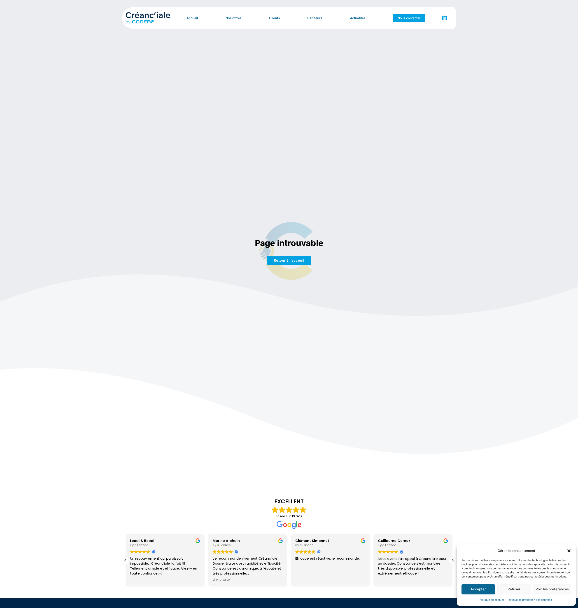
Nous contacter (409, 18)
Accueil (192, 18)
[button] (569, 551)
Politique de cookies (491, 599)
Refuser (514, 589)
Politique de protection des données (529, 599)
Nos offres (234, 18)
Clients (274, 18)
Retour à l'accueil (289, 260)
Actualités (358, 18)
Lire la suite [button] (221, 580)
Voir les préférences (552, 589)
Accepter (478, 589)
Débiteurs (314, 18)
